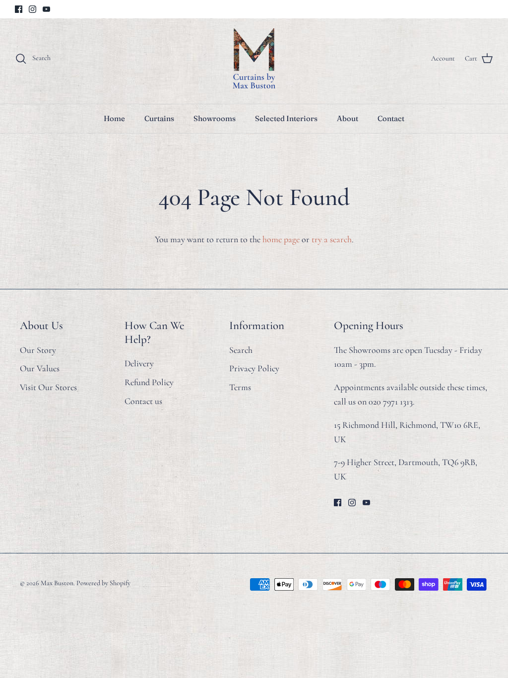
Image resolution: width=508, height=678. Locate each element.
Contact (391, 118)
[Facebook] (18, 9)
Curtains (159, 118)
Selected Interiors (286, 118)
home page (281, 239)
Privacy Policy (254, 368)
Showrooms (214, 118)
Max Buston (57, 583)
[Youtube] (46, 9)
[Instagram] (32, 9)
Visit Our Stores (48, 387)
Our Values (40, 368)
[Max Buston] (254, 58)
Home (114, 118)
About (347, 118)
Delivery (139, 363)
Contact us (143, 401)
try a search (332, 239)
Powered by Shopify (103, 583)
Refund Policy (149, 382)
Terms (240, 387)
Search (241, 349)
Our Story (38, 349)
